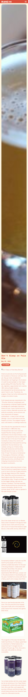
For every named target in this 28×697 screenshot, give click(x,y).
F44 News (5, 364)
